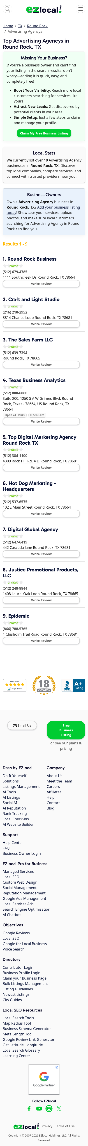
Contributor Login (18, 967)
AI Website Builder (18, 824)
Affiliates (54, 791)
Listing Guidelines (18, 989)
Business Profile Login (21, 972)
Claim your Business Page (24, 978)
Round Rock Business (31, 259)
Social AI (10, 802)
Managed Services (18, 871)
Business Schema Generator (27, 1028)
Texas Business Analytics (37, 380)
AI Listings (11, 797)
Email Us (24, 725)
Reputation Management (24, 893)
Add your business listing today (43, 210)
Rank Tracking (15, 813)
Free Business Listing (66, 730)
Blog (50, 808)
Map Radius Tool (17, 1023)
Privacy (47, 1126)
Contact (53, 802)
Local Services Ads (18, 903)
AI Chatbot (12, 914)
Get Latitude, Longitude (23, 1044)
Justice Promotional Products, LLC (41, 572)
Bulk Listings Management (25, 983)
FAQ (6, 848)
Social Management (20, 887)
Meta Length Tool (17, 1034)
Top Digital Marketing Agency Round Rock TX (39, 440)
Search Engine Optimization (26, 909)
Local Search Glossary (21, 1050)
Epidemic (18, 616)
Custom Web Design (20, 882)
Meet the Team (59, 781)
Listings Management (21, 786)
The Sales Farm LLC (30, 340)
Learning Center (16, 1055)
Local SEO (11, 876)
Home (8, 25)
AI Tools (9, 791)
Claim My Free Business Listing (44, 133)
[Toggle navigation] (80, 9)
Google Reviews (16, 932)
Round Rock (37, 25)
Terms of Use (65, 1126)
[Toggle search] (7, 9)
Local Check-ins (16, 818)
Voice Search (14, 949)
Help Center (13, 842)
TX (20, 25)
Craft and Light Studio (34, 299)
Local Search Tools (18, 1017)
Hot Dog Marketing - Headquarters (29, 486)
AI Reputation (14, 808)
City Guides (12, 999)
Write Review (41, 284)
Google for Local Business (25, 943)
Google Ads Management (24, 898)
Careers (53, 786)
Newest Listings (16, 994)
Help (51, 797)
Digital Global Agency (33, 529)
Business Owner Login (22, 853)
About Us (55, 775)
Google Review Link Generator (29, 1039)
